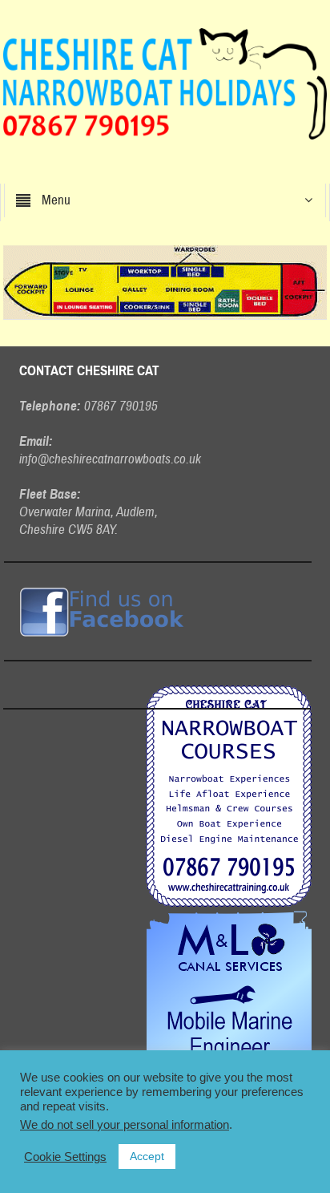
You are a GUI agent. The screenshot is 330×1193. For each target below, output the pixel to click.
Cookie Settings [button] (65, 1157)
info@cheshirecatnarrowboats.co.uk (110, 459)
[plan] (165, 281)
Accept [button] (147, 1156)
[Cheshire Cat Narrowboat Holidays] (165, 82)
